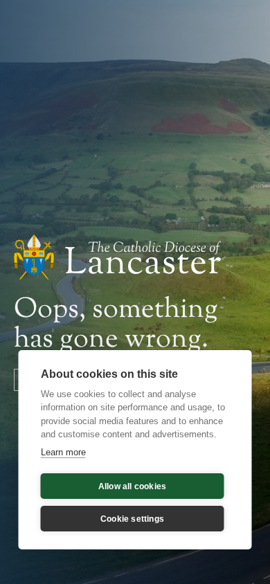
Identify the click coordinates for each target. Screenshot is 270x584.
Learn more (63, 452)
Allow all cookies (132, 486)
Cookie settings (132, 519)
